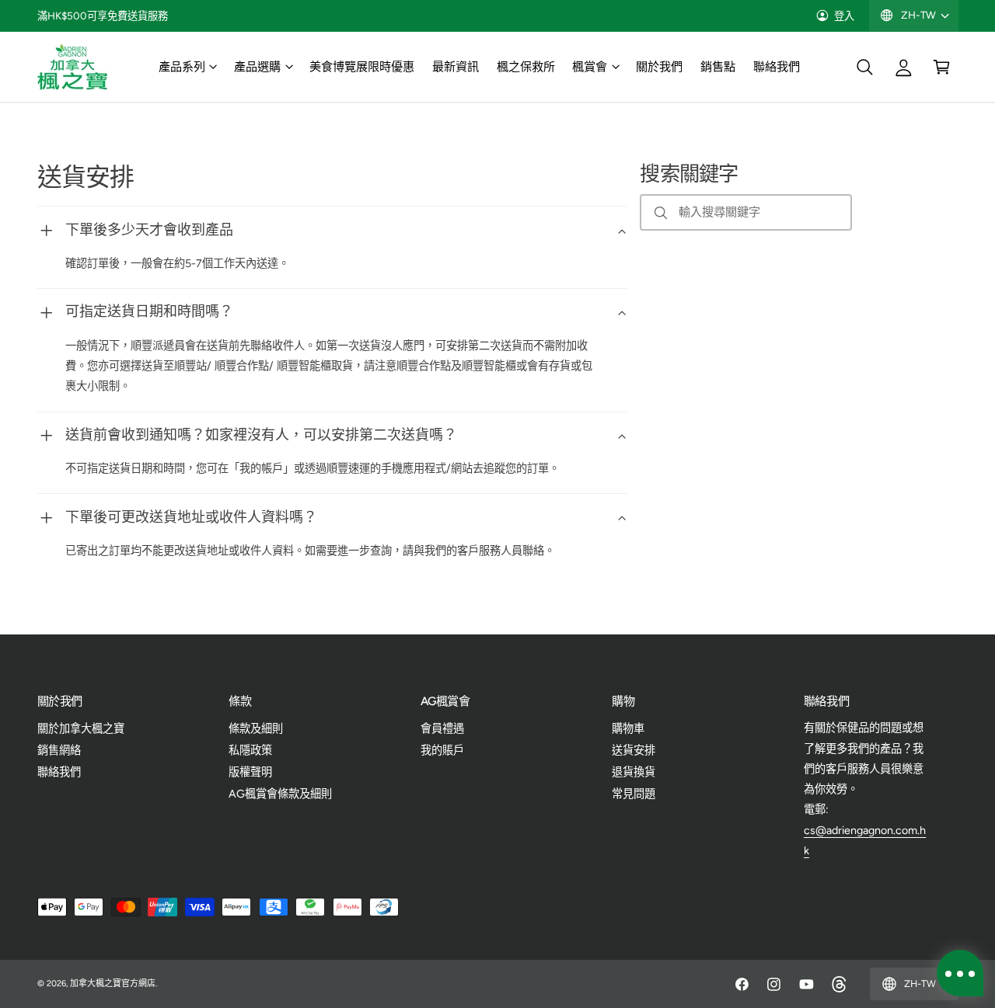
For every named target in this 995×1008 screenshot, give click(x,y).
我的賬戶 (442, 750)
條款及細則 (256, 728)
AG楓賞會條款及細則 (280, 794)
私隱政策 (250, 750)
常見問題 (633, 794)
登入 (844, 15)
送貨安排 (633, 750)
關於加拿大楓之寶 (80, 728)
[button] (187, 66)
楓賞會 (589, 66)
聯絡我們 (59, 772)
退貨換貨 (633, 772)
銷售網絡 (59, 750)
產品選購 (257, 66)
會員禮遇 (442, 728)
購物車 (628, 728)
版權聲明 (250, 772)
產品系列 (182, 66)
